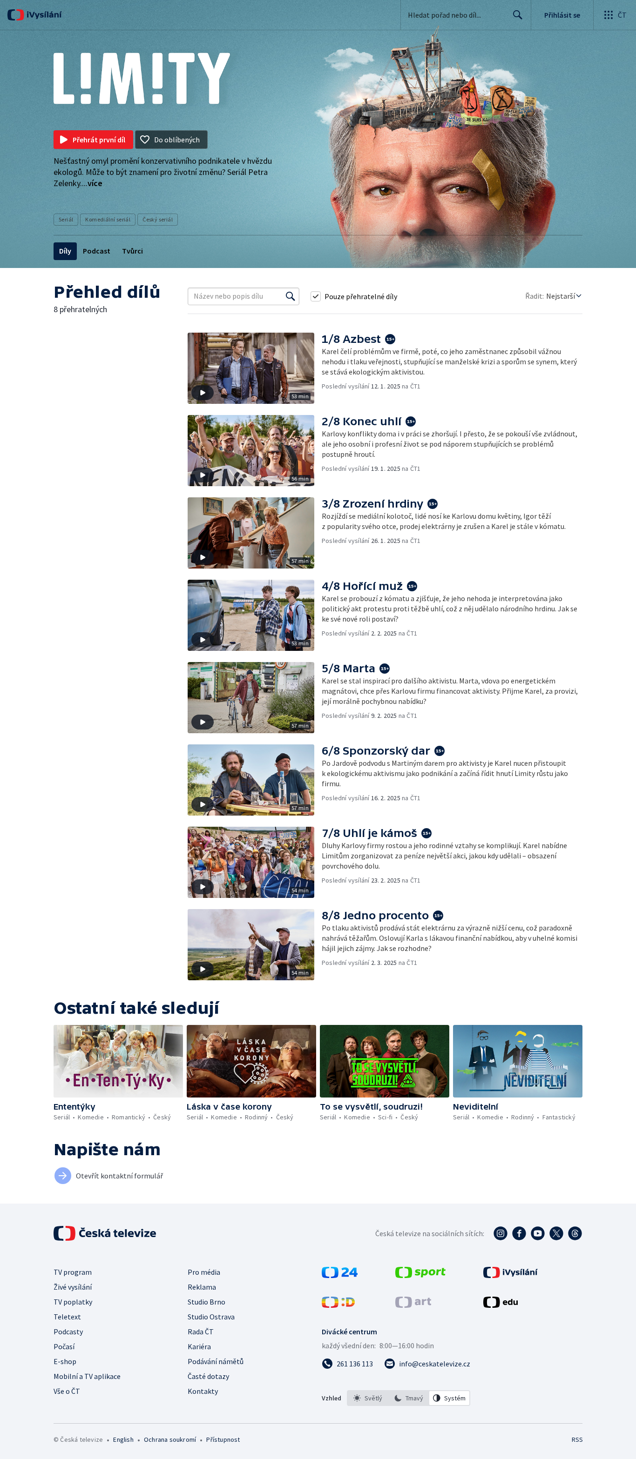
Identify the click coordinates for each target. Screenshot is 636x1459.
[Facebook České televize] (519, 1233)
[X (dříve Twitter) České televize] (556, 1233)
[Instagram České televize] (500, 1233)
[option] (368, 1398)
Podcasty (68, 1331)
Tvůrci (132, 250)
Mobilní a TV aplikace (87, 1376)
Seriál (66, 219)
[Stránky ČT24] (340, 1275)
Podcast (96, 250)
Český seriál (157, 219)
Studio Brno (206, 1301)
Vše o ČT (67, 1391)
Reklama (202, 1287)
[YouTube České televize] (537, 1233)
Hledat (518, 15)
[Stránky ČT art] (413, 1305)
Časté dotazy (208, 1376)
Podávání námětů (216, 1361)
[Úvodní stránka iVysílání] (43, 14)
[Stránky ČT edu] (500, 1305)
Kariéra (199, 1346)
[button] (255, 368)
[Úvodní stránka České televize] (106, 1233)
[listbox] (408, 1398)
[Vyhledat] (291, 296)
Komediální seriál (107, 219)
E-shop (65, 1361)
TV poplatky (73, 1301)
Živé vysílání (73, 1287)
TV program (73, 1272)
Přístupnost (223, 1439)
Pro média (204, 1272)
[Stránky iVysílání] (510, 1275)
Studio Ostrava (211, 1316)
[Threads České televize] (575, 1233)
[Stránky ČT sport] (420, 1275)
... (92, 183)
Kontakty (203, 1391)
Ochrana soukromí (170, 1439)
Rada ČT (201, 1331)
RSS (577, 1439)
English (123, 1439)
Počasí (64, 1346)
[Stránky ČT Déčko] (338, 1305)
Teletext (67, 1316)
